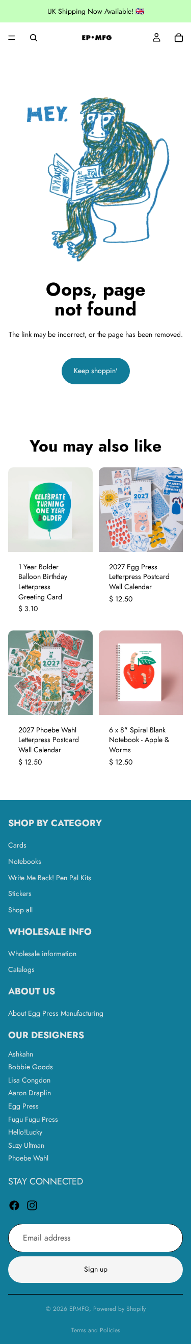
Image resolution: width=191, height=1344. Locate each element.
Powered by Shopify (119, 1308)
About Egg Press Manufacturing (55, 1013)
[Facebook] (14, 1205)
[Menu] (11, 37)
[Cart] (179, 38)
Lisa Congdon (29, 1080)
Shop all (20, 910)
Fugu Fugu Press (33, 1119)
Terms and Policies (95, 1330)
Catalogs (21, 970)
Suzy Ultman (26, 1145)
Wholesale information (42, 953)
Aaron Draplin (29, 1093)
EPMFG (79, 1308)
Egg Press (23, 1106)
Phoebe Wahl (28, 1158)
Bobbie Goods (30, 1067)
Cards (17, 845)
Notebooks (24, 861)
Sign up (95, 1269)
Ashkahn (20, 1054)
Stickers (20, 894)
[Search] (33, 38)
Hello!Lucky (25, 1132)
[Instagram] (32, 1205)
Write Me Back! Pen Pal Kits (49, 878)
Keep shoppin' (96, 370)
